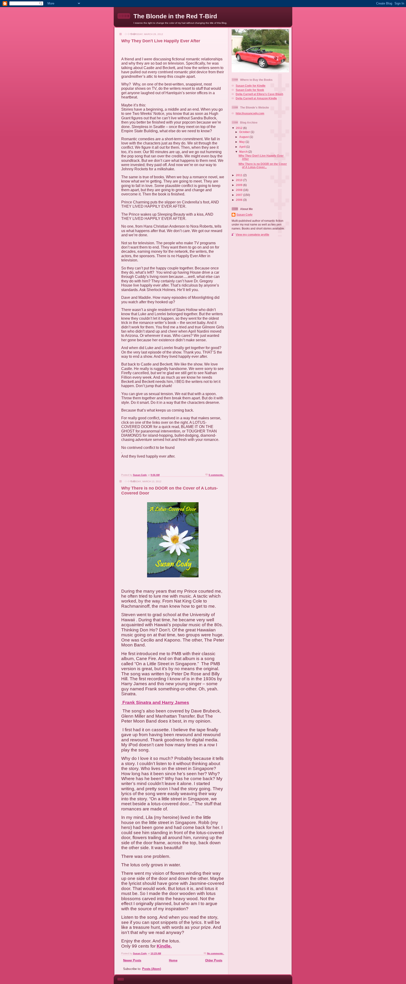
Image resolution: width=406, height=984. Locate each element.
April (242, 146)
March (243, 151)
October (245, 131)
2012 (239, 127)
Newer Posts (132, 960)
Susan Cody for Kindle (250, 85)
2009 (239, 185)
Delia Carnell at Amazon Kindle (256, 98)
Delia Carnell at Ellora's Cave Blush (259, 94)
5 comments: (216, 475)
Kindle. (164, 946)
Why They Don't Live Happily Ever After (160, 41)
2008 (239, 189)
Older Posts (213, 960)
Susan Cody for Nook (250, 89)
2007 (239, 194)
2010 (239, 180)
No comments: (215, 953)
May (242, 141)
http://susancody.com (250, 113)
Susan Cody (244, 214)
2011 (239, 175)
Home (173, 960)
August (244, 136)
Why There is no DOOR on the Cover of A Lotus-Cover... (262, 165)
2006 (239, 199)
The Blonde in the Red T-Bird (175, 16)
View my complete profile (252, 234)
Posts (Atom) (151, 969)
